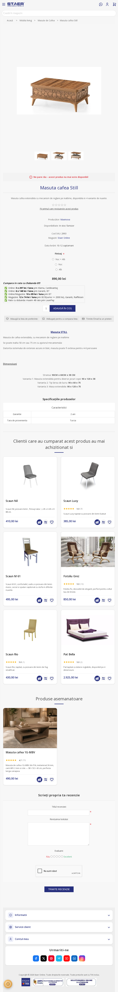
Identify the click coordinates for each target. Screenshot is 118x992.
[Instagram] (82, 958)
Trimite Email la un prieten (99, 319)
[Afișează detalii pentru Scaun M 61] (30, 552)
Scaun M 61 (13, 576)
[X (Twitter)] (44, 958)
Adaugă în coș (62, 308)
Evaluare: (59, 850)
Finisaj (58, 253)
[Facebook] (36, 958)
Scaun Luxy (70, 501)
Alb (60, 269)
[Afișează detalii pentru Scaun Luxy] (88, 477)
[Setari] (8, 984)
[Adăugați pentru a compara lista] (45, 522)
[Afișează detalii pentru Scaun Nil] (30, 477)
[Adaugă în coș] (39, 522)
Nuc (60, 264)
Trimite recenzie (59, 889)
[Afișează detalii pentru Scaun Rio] (30, 630)
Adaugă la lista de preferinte (24, 319)
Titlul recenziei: (59, 806)
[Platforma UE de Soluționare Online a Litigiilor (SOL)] (81, 982)
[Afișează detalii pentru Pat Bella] (88, 630)
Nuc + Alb (60, 259)
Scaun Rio (12, 654)
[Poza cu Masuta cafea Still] (42, 156)
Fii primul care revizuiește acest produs (59, 208)
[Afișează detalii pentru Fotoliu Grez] (88, 552)
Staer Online (64, 237)
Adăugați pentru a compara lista (61, 319)
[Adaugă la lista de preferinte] (52, 522)
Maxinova (65, 219)
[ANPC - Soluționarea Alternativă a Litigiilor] (48, 982)
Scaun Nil (12, 501)
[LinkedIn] (74, 958)
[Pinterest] (51, 958)
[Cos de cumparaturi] (114, 4)
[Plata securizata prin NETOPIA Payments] (26, 982)
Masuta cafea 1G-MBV (20, 752)
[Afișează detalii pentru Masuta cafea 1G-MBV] (30, 728)
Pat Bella (69, 654)
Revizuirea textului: (59, 819)
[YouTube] (67, 958)
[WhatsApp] (101, 4)
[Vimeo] (59, 958)
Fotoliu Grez (71, 576)
